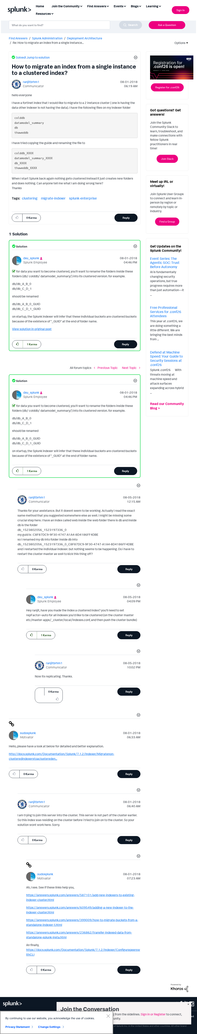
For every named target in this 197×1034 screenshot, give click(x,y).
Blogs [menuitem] (135, 6)
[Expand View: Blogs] (140, 5)
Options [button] (178, 43)
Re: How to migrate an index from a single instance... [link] (48, 43)
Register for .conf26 (167, 87)
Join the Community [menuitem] (66, 6)
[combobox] (75, 25)
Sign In (180, 10)
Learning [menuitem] (152, 6)
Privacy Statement (17, 1026)
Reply (126, 217)
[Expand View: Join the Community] (81, 5)
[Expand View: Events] (125, 5)
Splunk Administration (47, 38)
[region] (56, 1022)
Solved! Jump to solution (33, 57)
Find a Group (167, 221)
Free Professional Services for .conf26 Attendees (165, 311)
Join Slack (167, 158)
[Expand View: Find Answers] (108, 5)
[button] (135, 57)
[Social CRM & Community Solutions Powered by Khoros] (179, 987)
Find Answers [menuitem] (96, 6)
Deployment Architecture (84, 38)
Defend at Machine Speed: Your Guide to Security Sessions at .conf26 (166, 358)
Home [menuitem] (40, 6)
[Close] (108, 1016)
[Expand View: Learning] (160, 5)
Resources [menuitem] (43, 14)
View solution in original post (32, 329)
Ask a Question (167, 24)
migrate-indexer (53, 198)
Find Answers (18, 38)
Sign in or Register (153, 1014)
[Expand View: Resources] (52, 13)
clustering (30, 198)
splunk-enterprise (83, 198)
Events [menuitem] (118, 6)
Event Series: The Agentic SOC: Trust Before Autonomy (164, 262)
